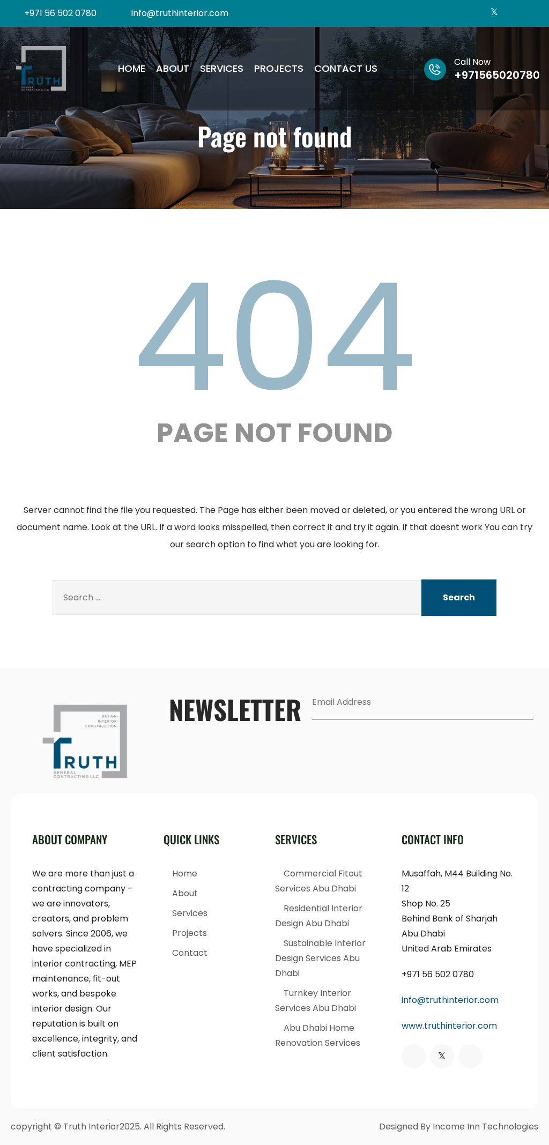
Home (131, 68)
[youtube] (529, 13)
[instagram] (512, 13)
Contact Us (345, 68)
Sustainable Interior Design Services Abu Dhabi (320, 958)
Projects (278, 68)
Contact (189, 953)
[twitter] (494, 13)
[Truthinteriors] (41, 68)
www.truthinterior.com (449, 1026)
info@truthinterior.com (450, 1000)
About (172, 68)
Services (221, 68)
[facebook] (476, 13)
